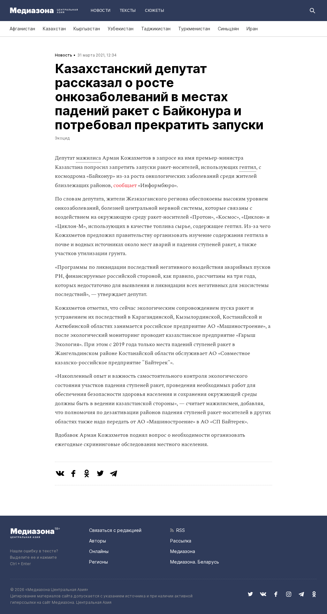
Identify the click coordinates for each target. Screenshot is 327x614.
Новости (101, 10)
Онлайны (99, 551)
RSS (179, 530)
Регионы (98, 562)
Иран (252, 28)
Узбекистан (120, 28)
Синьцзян (228, 28)
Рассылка (180, 540)
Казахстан (54, 28)
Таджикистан (156, 28)
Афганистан (22, 28)
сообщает (125, 185)
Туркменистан (194, 28)
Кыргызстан (86, 28)
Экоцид (62, 138)
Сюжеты (154, 10)
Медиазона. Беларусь (194, 562)
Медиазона (182, 551)
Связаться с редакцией (115, 530)
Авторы (97, 540)
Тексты (128, 10)
